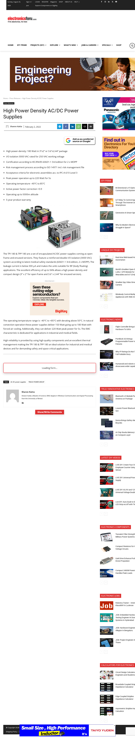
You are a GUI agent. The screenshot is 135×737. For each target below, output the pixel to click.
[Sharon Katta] (7, 126)
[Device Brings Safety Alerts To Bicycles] (106, 423)
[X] (112, 1)
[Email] (84, 126)
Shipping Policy (11, 732)
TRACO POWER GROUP (36, 382)
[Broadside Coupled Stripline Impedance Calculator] (106, 687)
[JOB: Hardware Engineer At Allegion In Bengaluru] (106, 630)
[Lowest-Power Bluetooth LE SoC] (106, 411)
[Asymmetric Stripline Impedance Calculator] (106, 711)
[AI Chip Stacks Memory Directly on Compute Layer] (106, 435)
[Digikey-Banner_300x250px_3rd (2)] (49, 314)
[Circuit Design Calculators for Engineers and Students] (106, 675)
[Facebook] (101, 1)
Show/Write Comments (49, 412)
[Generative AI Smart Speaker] (106, 215)
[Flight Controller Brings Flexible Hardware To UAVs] (106, 329)
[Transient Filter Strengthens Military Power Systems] (106, 537)
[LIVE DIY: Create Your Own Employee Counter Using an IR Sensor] (106, 467)
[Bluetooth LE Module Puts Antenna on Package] (106, 398)
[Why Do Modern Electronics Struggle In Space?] (106, 227)
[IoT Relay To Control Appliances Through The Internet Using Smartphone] (106, 202)
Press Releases (15, 98)
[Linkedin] (108, 1)
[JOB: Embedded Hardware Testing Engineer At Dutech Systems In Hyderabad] (106, 617)
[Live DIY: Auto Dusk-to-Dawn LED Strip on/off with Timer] (106, 504)
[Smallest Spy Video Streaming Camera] (106, 285)
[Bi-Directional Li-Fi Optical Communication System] (106, 190)
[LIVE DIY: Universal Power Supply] (106, 480)
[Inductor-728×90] (67, 735)
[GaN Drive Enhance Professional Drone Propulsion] (106, 561)
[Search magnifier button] (132, 45)
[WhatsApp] (78, 126)
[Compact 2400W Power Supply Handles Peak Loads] (106, 573)
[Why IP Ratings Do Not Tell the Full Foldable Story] (106, 354)
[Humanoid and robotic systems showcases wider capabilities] (106, 366)
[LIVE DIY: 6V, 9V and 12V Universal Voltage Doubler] (106, 492)
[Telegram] (59, 126)
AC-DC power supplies (18, 382)
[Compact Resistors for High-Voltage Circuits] (106, 549)
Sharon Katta (16, 126)
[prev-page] (101, 237)
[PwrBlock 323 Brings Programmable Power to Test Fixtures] (106, 341)
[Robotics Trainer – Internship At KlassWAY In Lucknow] (106, 605)
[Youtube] (116, 1)
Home (5, 98)
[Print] (90, 126)
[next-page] (105, 237)
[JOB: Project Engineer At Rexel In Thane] (106, 642)
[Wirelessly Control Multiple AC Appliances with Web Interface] (106, 297)
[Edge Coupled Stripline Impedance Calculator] (106, 699)
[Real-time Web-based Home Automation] (106, 260)
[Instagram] (105, 1)
